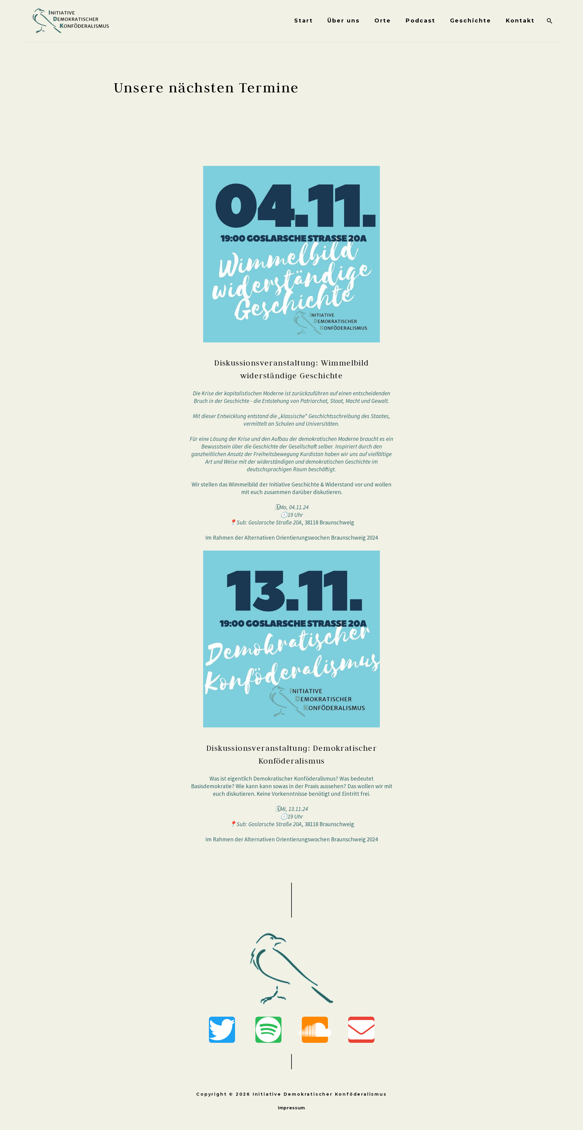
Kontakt (520, 20)
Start (303, 20)
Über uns (343, 20)
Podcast (420, 20)
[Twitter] (222, 1030)
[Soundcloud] (315, 1030)
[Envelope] (361, 1030)
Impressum (291, 1108)
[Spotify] (268, 1030)
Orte (382, 20)
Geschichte (470, 20)
